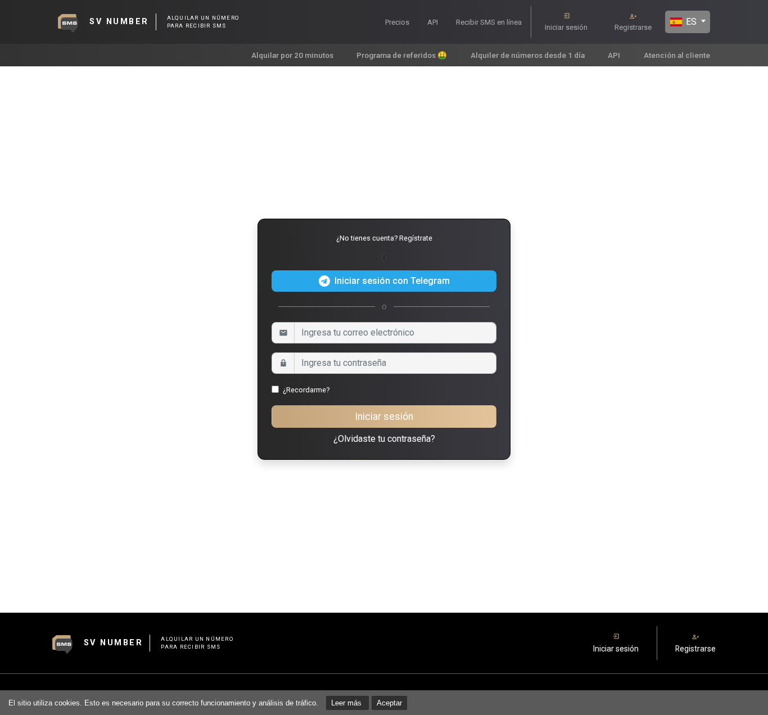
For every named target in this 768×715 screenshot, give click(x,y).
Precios (397, 22)
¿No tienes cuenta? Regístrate (384, 238)
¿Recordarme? (306, 390)
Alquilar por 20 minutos (292, 55)
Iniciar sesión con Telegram (392, 280)
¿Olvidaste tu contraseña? (384, 438)
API (432, 22)
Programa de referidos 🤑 (401, 55)
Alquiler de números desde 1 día (528, 55)
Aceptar (389, 703)
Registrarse (633, 27)
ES (690, 21)
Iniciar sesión (566, 27)
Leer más (347, 703)
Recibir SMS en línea (489, 22)
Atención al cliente (677, 55)
